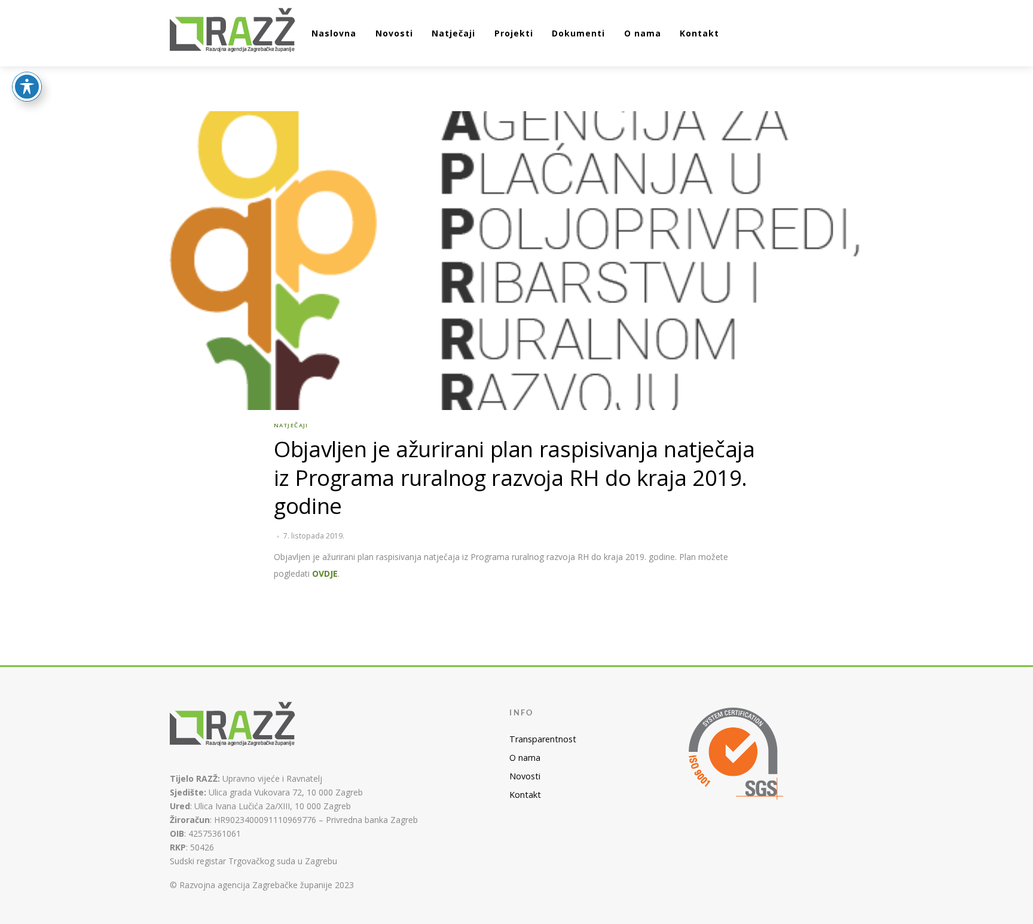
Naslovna (333, 33)
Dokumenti (578, 33)
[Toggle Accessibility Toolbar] (27, 86)
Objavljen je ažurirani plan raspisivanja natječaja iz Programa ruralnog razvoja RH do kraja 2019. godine (514, 477)
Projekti (513, 33)
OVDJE (325, 573)
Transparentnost (542, 739)
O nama (642, 33)
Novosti (394, 33)
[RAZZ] (233, 31)
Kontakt (699, 33)
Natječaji (453, 33)
